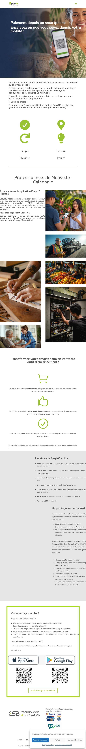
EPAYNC (20, 740)
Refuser (57, 740)
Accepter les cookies (40, 740)
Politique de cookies (48, 745)
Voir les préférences (75, 740)
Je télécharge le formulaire (43, 690)
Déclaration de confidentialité (63, 745)
